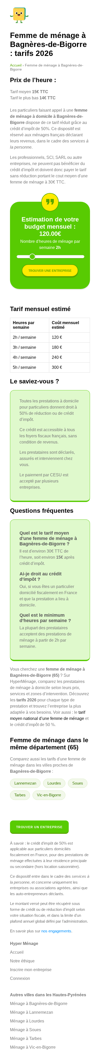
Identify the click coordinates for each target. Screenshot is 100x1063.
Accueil (16, 65)
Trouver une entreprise (50, 271)
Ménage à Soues (25, 1030)
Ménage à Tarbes (26, 1038)
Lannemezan (25, 783)
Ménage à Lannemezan (31, 1012)
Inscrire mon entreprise (31, 970)
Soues (77, 783)
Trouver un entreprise (39, 827)
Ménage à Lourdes (27, 1021)
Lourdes (54, 783)
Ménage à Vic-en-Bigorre (33, 1047)
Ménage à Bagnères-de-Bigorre (38, 1003)
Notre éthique (22, 961)
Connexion (20, 978)
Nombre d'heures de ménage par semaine (50, 244)
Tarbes (20, 795)
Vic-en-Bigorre (49, 795)
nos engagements (56, 931)
